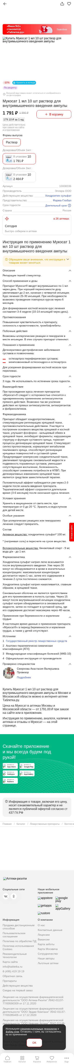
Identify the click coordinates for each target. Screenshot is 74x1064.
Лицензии (44, 934)
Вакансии (44, 939)
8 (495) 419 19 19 (13, 971)
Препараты (10, 980)
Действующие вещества (18, 985)
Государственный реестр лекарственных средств (36, 640)
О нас (41, 925)
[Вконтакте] (6, 896)
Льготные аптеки (48, 963)
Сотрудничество (48, 953)
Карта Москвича (48, 948)
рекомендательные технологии (38, 1028)
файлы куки (12, 1031)
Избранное (52, 1062)
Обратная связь (12, 976)
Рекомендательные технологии (15, 955)
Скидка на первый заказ (17, 990)
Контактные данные (50, 929)
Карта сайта (10, 961)
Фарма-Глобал (62, 200)
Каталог (22, 1062)
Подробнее (24, 677)
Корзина (37, 1062)
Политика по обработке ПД (19, 941)
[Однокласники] (14, 896)
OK (34, 1042)
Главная (7, 1062)
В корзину (56, 114)
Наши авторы (46, 958)
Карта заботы (46, 944)
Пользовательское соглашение (14, 935)
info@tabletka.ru (12, 966)
